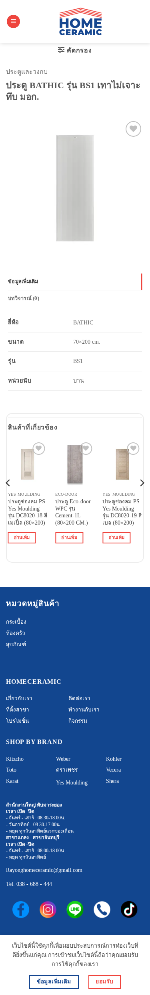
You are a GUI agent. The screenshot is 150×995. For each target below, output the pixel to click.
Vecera (113, 770)
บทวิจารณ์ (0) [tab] (23, 298)
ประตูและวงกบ (27, 71)
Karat (12, 781)
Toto (11, 770)
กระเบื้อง (16, 622)
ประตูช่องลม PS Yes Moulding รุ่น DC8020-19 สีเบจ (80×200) (122, 512)
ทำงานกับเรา (84, 710)
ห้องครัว (15, 633)
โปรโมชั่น (17, 721)
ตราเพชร (67, 770)
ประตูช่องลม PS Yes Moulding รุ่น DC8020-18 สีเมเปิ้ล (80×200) (27, 512)
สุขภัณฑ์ (16, 644)
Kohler (114, 759)
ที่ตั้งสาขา (17, 710)
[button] (13, 21)
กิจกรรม (77, 721)
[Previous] (8, 499)
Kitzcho (15, 759)
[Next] (141, 499)
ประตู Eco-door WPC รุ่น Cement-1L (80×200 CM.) (73, 512)
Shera (112, 781)
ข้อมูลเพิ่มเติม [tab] (23, 281)
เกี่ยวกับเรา (19, 698)
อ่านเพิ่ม (22, 537)
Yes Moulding (72, 783)
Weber (63, 759)
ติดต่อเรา (79, 698)
